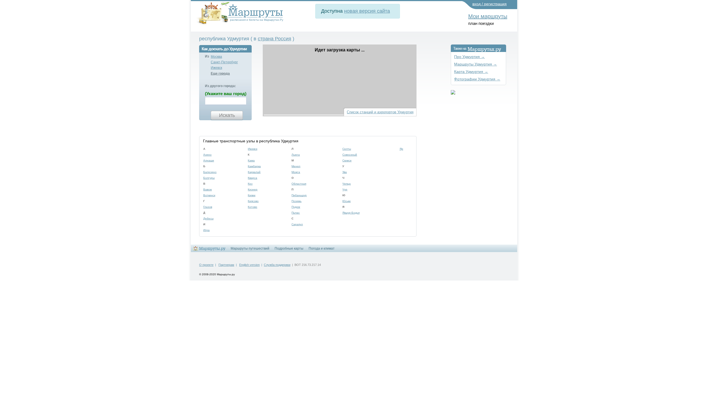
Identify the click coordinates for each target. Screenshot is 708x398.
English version (249, 264)
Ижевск (216, 68)
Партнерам (226, 264)
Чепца (346, 183)
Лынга (295, 154)
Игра (206, 230)
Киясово (253, 201)
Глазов (207, 206)
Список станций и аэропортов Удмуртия (380, 112)
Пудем (295, 206)
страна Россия (274, 38)
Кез (250, 183)
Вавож (207, 189)
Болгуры (209, 177)
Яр (401, 148)
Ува (344, 172)
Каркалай (254, 172)
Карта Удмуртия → (471, 72)
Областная (298, 183)
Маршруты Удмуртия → (475, 64)
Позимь (296, 201)
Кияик (251, 195)
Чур (344, 189)
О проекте (206, 264)
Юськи (346, 201)
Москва (216, 57)
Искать (227, 115)
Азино (207, 154)
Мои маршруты (487, 16)
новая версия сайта (367, 11)
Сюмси (347, 160)
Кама (251, 160)
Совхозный (349, 154)
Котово (252, 206)
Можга (295, 172)
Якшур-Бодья (351, 212)
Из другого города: (220, 86)
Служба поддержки (277, 264)
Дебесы (208, 218)
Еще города (220, 73)
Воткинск (209, 195)
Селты (346, 148)
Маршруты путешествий (250, 248)
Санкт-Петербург (224, 62)
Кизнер (252, 189)
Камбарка (254, 166)
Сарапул (297, 224)
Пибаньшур (299, 195)
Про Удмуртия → (469, 57)
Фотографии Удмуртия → (477, 79)
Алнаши (208, 160)
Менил (295, 166)
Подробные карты (289, 248)
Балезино (210, 172)
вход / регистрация (489, 4)
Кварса (252, 177)
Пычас (295, 212)
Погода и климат (322, 248)
